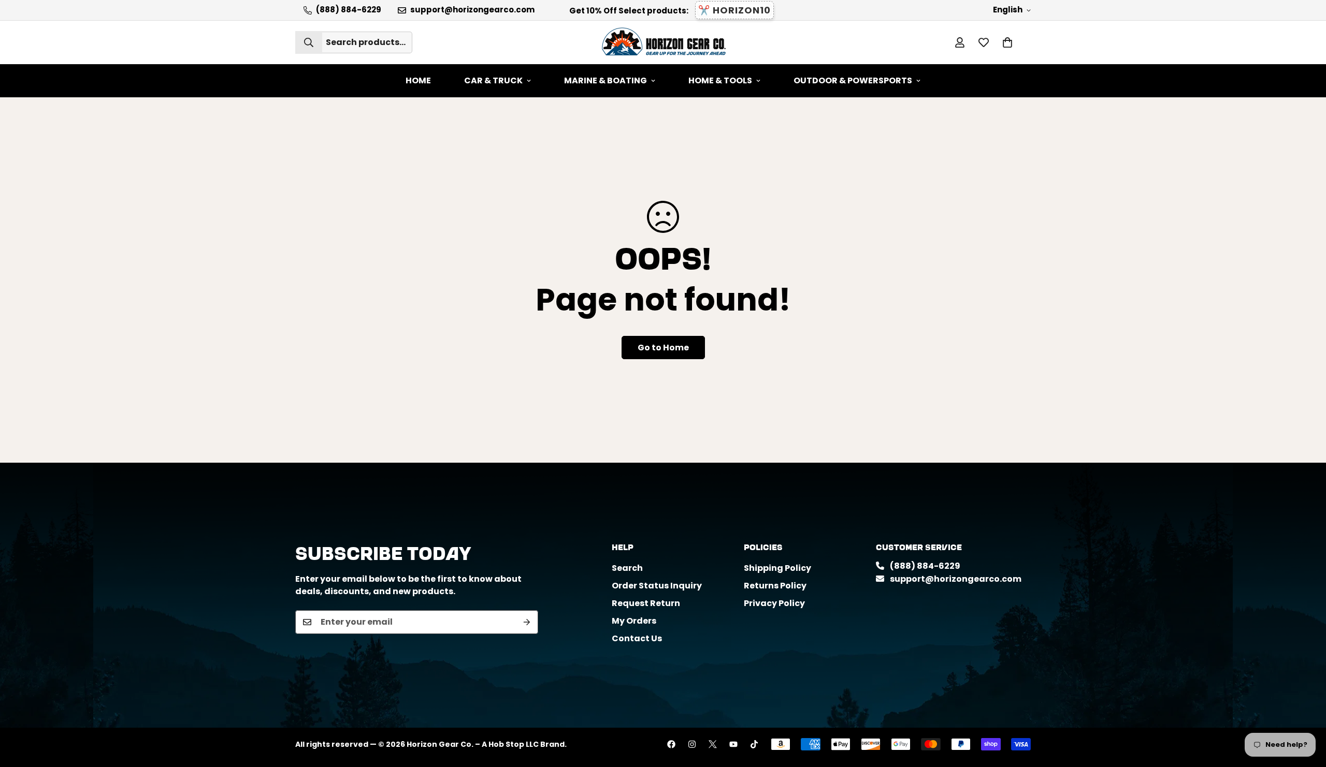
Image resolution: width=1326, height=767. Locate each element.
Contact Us (637, 638)
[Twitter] (713, 744)
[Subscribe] (526, 622)
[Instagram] (692, 744)
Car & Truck (493, 80)
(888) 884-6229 (924, 566)
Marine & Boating (605, 80)
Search (627, 568)
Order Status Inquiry (657, 586)
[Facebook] (671, 744)
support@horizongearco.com (954, 579)
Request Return (646, 603)
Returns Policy (775, 586)
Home (418, 80)
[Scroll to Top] (1306, 710)
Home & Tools (720, 80)
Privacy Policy (774, 603)
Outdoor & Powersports (853, 80)
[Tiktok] (754, 744)
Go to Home (663, 347)
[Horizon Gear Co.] (663, 42)
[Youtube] (733, 744)
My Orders (634, 621)
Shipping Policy (777, 568)
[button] (1007, 42)
